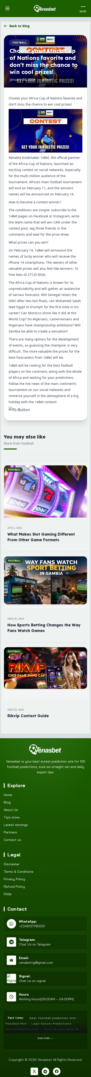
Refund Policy (14, 886)
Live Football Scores (22, 1029)
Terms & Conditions (18, 871)
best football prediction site (53, 1018)
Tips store (12, 817)
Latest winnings (16, 825)
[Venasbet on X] (34, 1071)
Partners (10, 832)
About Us (11, 810)
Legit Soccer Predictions (51, 1023)
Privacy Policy (14, 879)
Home (8, 795)
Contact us (12, 840)
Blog (7, 802)
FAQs (8, 894)
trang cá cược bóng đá (61, 1029)
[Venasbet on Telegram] (45, 1071)
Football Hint (16, 1023)
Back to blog (19, 26)
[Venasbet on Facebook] (56, 1071)
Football (19, 42)
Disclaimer (12, 864)
